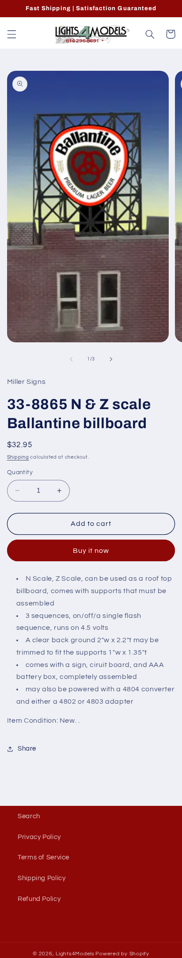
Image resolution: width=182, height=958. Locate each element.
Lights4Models (75, 953)
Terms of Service (43, 857)
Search (29, 816)
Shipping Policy (41, 878)
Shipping (18, 457)
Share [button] (27, 748)
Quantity (20, 472)
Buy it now (91, 550)
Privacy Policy (39, 837)
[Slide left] (71, 359)
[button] (11, 34)
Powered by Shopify (122, 953)
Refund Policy (39, 899)
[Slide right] (111, 359)
